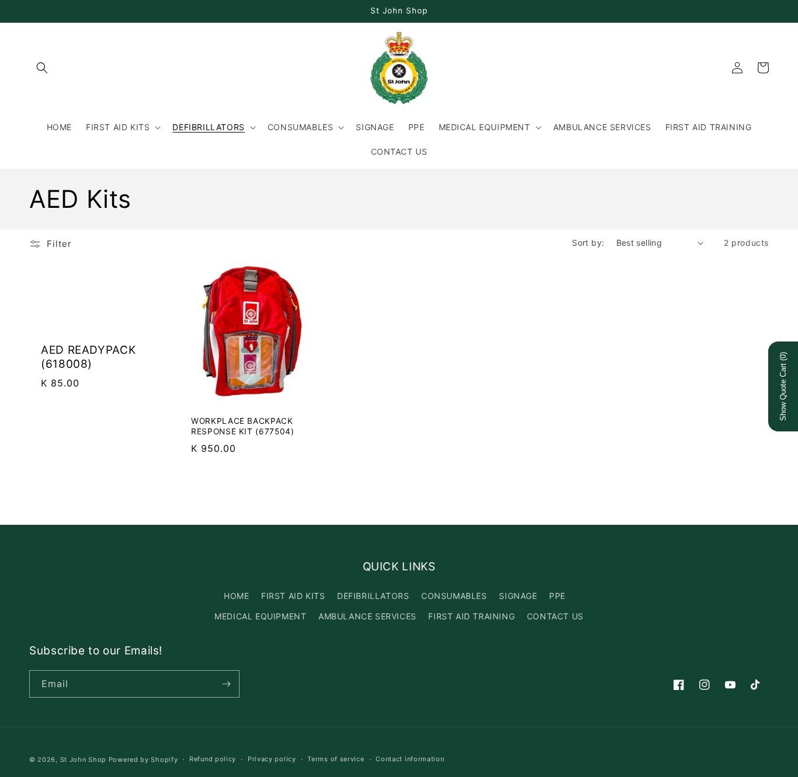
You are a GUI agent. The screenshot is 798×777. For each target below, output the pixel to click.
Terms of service (335, 759)
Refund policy (212, 759)
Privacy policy (272, 759)
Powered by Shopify (143, 759)
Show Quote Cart (783, 386)
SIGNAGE (518, 596)
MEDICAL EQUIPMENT (260, 616)
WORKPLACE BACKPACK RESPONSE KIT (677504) (242, 426)
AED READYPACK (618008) (88, 357)
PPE (557, 596)
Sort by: (588, 243)
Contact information (410, 759)
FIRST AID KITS (293, 596)
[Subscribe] (226, 684)
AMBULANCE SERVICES (367, 616)
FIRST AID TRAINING (471, 616)
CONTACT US (555, 616)
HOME (236, 596)
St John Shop (83, 759)
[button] (42, 68)
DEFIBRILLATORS (373, 596)
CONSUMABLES (454, 596)
